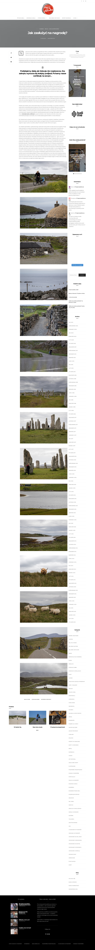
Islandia (71, 709)
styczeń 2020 (72, 343)
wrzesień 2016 (72, 466)
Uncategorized (73, 822)
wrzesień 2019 (72, 354)
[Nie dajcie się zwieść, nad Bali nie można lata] (73, 251)
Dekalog (71, 663)
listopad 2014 (72, 544)
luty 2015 (71, 533)
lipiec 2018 (71, 392)
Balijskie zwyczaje (54, 18)
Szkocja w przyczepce (54, 28)
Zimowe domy (72, 854)
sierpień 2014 (72, 555)
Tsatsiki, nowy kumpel (25, 927)
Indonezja (71, 706)
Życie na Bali (20, 18)
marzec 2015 (72, 530)
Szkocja (46, 28)
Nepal (70, 748)
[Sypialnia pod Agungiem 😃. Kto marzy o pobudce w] (81, 259)
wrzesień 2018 (72, 385)
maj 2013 (71, 607)
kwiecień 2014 (72, 569)
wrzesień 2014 (72, 551)
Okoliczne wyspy (73, 762)
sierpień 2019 (72, 357)
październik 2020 (73, 325)
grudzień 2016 (72, 456)
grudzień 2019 (72, 346)
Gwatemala (72, 695)
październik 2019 (73, 350)
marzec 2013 (72, 615)
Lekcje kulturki (73, 727)
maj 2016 (71, 481)
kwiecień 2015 (72, 526)
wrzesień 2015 (72, 509)
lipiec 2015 (71, 516)
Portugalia (72, 776)
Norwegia (71, 752)
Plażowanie (72, 766)
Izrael (70, 716)
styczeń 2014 (72, 579)
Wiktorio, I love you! (24, 919)
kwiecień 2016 (72, 484)
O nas (74, 18)
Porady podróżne (74, 773)
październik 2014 (73, 548)
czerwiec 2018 (72, 396)
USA (70, 826)
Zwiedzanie (72, 857)
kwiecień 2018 (72, 403)
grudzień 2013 (72, 583)
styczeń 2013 (72, 622)
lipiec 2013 (71, 600)
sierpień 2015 (72, 512)
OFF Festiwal (72, 759)
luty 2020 (71, 339)
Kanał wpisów (73, 882)
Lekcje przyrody (73, 730)
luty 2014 (71, 576)
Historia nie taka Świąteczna (23, 912)
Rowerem (42, 28)
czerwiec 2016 (72, 477)
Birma (70, 653)
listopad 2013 (72, 586)
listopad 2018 (72, 378)
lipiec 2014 (71, 558)
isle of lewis (27, 699)
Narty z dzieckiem (73, 745)
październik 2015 (73, 505)
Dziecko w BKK (73, 667)
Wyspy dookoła (66, 18)
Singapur (71, 797)
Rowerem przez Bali (74, 790)
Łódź (70, 864)
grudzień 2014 (72, 540)
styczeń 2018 (72, 413)
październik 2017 (73, 424)
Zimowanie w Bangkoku (75, 840)
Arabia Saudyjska (73, 635)
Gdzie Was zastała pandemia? (77, 151)
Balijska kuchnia (73, 646)
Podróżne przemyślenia (75, 769)
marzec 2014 (72, 572)
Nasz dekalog (36, 943)
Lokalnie (71, 734)
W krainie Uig (17, 727)
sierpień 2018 (72, 389)
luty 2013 (71, 618)
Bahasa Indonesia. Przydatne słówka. (77, 293)
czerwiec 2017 (72, 435)
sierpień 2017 (72, 431)
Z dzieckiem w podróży (75, 829)
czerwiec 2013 (72, 604)
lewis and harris (35, 699)
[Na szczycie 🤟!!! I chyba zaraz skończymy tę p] (73, 259)
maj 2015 (71, 523)
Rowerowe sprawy (74, 794)
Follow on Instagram (78, 265)
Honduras (71, 699)
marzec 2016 (72, 488)
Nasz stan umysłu (37, 727)
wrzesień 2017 (72, 428)
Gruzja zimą (72, 692)
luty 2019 (71, 368)
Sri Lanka (71, 801)
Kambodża (71, 720)
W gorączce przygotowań (57, 727)
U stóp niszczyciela (73, 297)
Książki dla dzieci (73, 723)
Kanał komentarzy (74, 885)
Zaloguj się (72, 878)
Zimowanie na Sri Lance (75, 836)
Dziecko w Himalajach (75, 670)
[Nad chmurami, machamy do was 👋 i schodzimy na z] (81, 251)
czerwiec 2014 (72, 562)
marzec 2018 (72, 406)
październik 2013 (73, 590)
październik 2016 (73, 463)
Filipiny (71, 678)
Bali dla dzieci (73, 642)
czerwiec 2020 (73, 329)
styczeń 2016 (72, 495)
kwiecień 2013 (72, 611)
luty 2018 (71, 410)
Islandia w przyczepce (75, 713)
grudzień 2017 (72, 417)
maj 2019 (71, 364)
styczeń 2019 (72, 371)
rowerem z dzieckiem (46, 699)
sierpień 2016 (72, 470)
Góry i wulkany (73, 685)
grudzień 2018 (72, 375)
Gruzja (71, 688)
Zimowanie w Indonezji (75, 847)
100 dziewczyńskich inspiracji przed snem (24, 904)
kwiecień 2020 (72, 336)
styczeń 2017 (72, 452)
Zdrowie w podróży (74, 833)
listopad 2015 (72, 502)
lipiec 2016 (71, 473)
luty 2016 (71, 491)
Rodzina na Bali (31, 18)
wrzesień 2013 (72, 593)
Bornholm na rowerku (75, 656)
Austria (71, 639)
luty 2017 (71, 449)
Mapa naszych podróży (15, 943)
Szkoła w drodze (73, 812)
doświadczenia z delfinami (28, 114)
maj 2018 (71, 399)
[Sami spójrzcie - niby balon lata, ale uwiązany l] (81, 243)
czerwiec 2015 (72, 519)
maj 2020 (71, 332)
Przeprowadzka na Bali (73, 289)
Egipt (70, 674)
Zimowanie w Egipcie (74, 843)
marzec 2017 (72, 445)
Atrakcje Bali (41, 18)
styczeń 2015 (72, 537)
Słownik (76, 76)
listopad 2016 (72, 459)
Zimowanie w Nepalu (74, 850)
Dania (70, 660)
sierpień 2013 (72, 597)
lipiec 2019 (71, 361)
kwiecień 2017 (72, 442)
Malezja (71, 737)
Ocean (70, 755)
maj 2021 (71, 322)
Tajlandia (71, 819)
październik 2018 (73, 382)
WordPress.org (73, 889)
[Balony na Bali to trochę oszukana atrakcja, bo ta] (73, 243)
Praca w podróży (74, 780)
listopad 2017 (72, 421)
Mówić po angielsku (74, 741)
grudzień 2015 (72, 498)
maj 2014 (71, 565)
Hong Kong (72, 702)
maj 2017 (71, 438)
